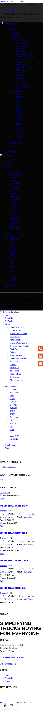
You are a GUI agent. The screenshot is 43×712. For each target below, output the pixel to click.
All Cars (8, 304)
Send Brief (4, 480)
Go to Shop (5, 493)
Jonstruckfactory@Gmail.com (12, 657)
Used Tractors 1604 (14, 560)
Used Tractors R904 (14, 505)
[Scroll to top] (1, 710)
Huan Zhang (28, 517)
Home (2, 304)
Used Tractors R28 (13, 533)
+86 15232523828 (8, 664)
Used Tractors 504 (13, 588)
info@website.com (8, 467)
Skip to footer (18, 1)
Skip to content (6, 1)
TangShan (8, 517)
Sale (2, 499)
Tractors (3, 511)
